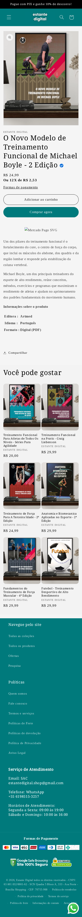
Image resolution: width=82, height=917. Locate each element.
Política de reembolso (64, 889)
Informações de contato (46, 903)
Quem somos (17, 693)
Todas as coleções (21, 636)
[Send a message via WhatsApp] (73, 908)
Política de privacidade (31, 896)
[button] (9, 17)
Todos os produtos (21, 646)
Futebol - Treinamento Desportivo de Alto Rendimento (57, 592)
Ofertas (13, 655)
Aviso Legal (17, 752)
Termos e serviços (21, 713)
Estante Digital (24, 880)
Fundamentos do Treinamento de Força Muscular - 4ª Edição (19, 592)
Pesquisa (14, 665)
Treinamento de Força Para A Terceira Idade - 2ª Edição (21, 517)
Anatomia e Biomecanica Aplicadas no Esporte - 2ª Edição (59, 517)
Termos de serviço (58, 896)
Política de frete (19, 903)
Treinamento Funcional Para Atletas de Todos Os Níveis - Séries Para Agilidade (20, 440)
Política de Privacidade (24, 743)
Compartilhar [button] (17, 352)
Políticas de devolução (24, 733)
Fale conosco (17, 703)
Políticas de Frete (20, 723)
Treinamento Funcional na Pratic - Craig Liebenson (58, 438)
